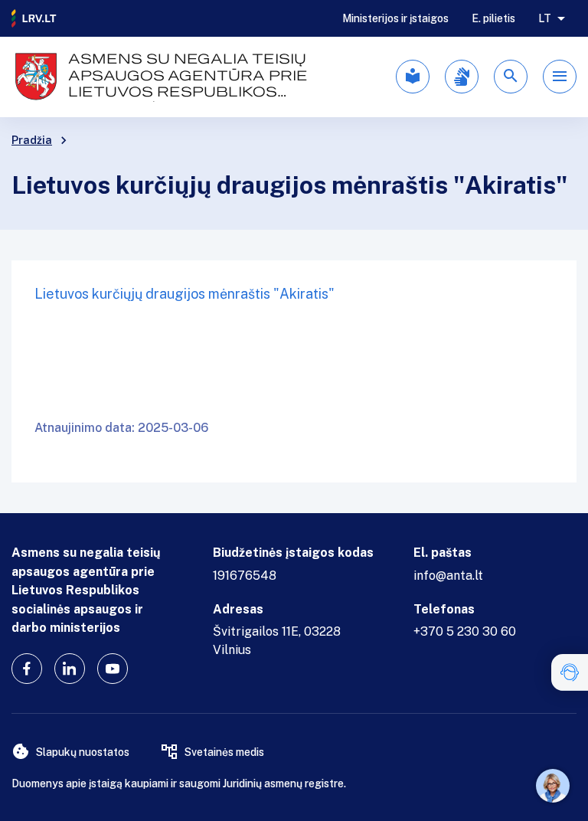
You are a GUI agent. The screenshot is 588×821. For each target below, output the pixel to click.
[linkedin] (69, 668)
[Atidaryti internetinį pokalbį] (553, 786)
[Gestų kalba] (462, 76)
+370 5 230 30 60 (464, 631)
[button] (569, 672)
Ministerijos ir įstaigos (395, 18)
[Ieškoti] (511, 76)
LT (544, 18)
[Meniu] (560, 76)
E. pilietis (493, 18)
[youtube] (112, 668)
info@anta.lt (448, 575)
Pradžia (31, 140)
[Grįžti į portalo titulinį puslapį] (34, 18)
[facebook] (26, 668)
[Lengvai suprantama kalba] (413, 76)
